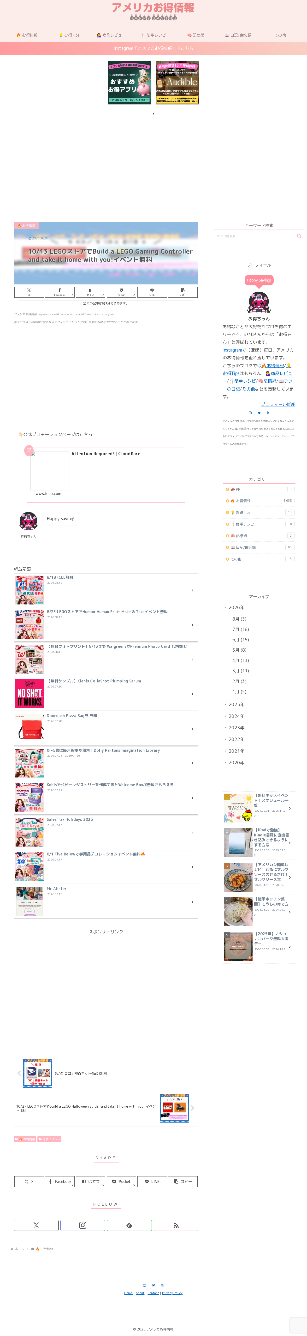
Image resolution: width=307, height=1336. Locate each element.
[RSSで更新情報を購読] (176, 1225)
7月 (240, 629)
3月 (240, 671)
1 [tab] (153, 113)
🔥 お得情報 (27, 1139)
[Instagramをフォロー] (82, 1225)
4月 (240, 660)
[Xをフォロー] (36, 1225)
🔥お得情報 (272, 366)
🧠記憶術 (267, 381)
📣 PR (261, 489)
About (140, 1293)
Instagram (232, 350)
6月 (240, 640)
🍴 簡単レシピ (261, 524)
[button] (183, 292)
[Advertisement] (153, 157)
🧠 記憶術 (261, 535)
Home (128, 1293)
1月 (238, 692)
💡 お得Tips (261, 512)
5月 (238, 650)
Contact (153, 1293)
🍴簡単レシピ (242, 381)
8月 (238, 619)
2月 (238, 681)
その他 (248, 389)
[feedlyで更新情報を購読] (129, 1225)
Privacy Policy (172, 1293)
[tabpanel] (129, 83)
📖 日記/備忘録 (261, 547)
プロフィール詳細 (278, 404)
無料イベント (51, 1139)
